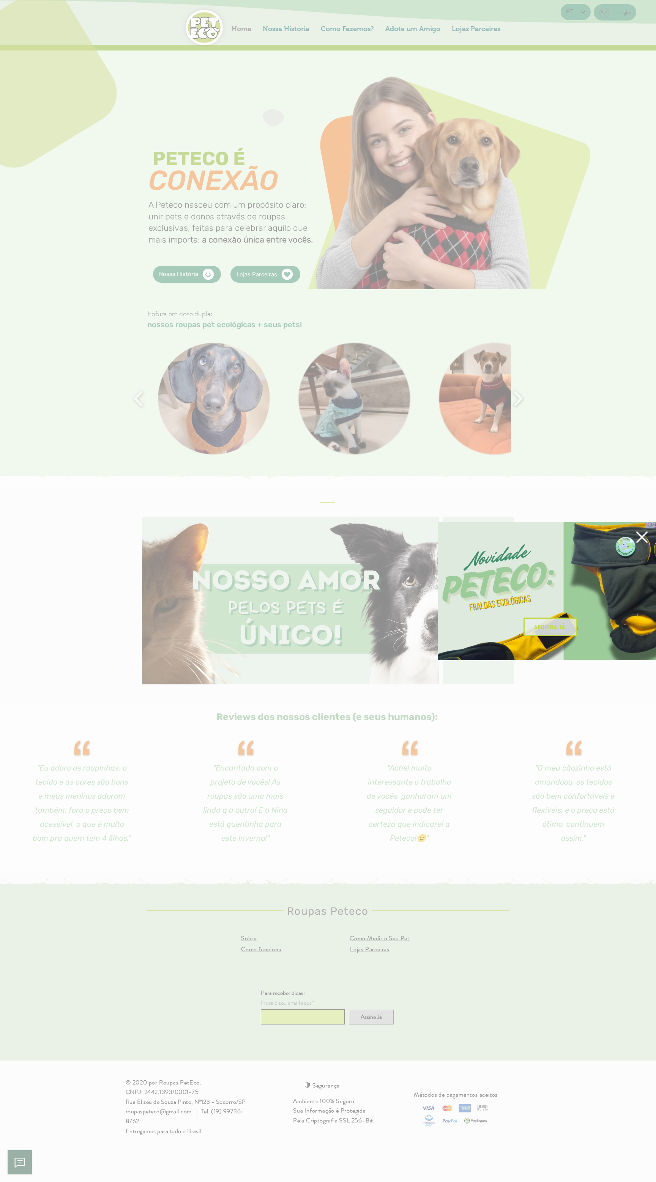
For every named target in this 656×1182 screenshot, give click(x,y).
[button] (642, 537)
